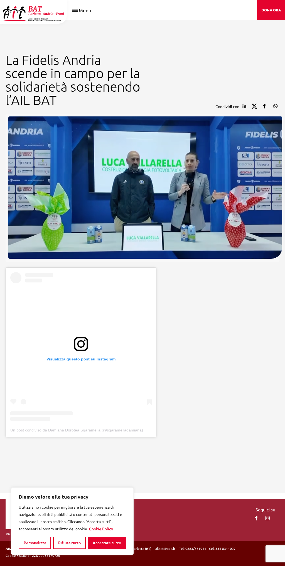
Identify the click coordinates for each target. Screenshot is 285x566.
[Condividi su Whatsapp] (274, 106)
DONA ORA (271, 10)
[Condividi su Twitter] (254, 106)
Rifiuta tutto (69, 542)
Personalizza (35, 542)
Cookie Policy (101, 528)
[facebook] (256, 518)
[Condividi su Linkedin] (244, 106)
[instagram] (267, 518)
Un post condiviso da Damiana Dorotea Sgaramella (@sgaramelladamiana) (76, 430)
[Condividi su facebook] (264, 106)
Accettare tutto (107, 542)
